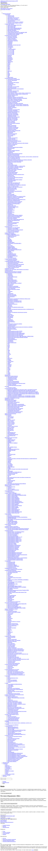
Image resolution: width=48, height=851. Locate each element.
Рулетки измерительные (12, 165)
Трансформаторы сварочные (13, 657)
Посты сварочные (11, 643)
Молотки (9, 616)
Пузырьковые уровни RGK (12, 168)
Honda (8, 74)
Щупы (8, 297)
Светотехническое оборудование (11, 664)
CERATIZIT (9, 465)
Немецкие (9, 60)
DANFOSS (9, 580)
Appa (8, 355)
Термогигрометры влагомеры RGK (14, 216)
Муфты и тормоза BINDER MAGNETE (15, 502)
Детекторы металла (11, 325)
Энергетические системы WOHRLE (14, 581)
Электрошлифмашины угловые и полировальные (17, 756)
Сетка (8, 431)
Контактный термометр (12, 218)
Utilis (8, 470)
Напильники (10, 618)
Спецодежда (9, 162)
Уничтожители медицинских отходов (15, 411)
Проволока (9, 425)
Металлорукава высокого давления (12, 484)
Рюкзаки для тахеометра (12, 144)
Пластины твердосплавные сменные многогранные (17, 529)
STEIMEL (9, 251)
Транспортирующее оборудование (14, 266)
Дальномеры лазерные (11, 324)
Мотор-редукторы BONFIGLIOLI (14, 606)
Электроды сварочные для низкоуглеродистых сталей (18, 659)
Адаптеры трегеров (11, 138)
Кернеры (9, 622)
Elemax (8, 64)
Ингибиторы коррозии (12, 260)
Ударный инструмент (11, 627)
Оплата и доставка (6, 775)
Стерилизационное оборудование (14, 409)
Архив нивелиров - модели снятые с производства (17, 93)
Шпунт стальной (10, 427)
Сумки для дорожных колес (13, 185)
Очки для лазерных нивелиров (13, 157)
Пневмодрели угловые (12, 544)
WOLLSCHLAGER (11, 454)
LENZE (9, 578)
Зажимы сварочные (11, 637)
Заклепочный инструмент (12, 670)
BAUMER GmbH (10, 596)
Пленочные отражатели (12, 133)
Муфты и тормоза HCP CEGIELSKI (14, 505)
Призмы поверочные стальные (13, 289)
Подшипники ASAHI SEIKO (13, 566)
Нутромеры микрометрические (13, 287)
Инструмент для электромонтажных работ (15, 672)
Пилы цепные (10, 741)
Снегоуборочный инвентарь (13, 718)
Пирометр (9, 149)
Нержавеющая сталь (11, 432)
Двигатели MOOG (11, 732)
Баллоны (9, 638)
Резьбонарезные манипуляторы (13, 693)
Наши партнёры (8, 766)
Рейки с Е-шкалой (11, 121)
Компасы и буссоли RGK (12, 139)
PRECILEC (9, 593)
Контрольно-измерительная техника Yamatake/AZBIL (18, 590)
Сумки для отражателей (12, 142)
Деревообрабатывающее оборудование (15, 262)
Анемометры (10, 208)
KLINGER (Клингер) (11, 254)
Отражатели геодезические (12, 127)
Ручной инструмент (11, 171)
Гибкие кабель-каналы (9, 232)
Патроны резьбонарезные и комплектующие (16, 383)
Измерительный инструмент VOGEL (14, 331)
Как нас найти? (3, 821)
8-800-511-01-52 (3, 0)
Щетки (8, 634)
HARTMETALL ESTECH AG (13, 449)
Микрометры (10, 285)
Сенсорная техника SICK (12, 572)
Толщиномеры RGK (11, 180)
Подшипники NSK (11, 561)
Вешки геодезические (11, 125)
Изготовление (10, 380)
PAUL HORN (10, 464)
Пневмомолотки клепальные (13, 547)
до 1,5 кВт (9, 48)
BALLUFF (9, 573)
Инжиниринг (8, 374)
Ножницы (9, 620)
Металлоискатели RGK (12, 189)
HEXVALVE (10, 252)
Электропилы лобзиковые (12, 745)
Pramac (8, 66)
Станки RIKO (10, 685)
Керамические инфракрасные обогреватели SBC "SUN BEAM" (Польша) (22, 389)
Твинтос (9, 479)
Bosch (8, 345)
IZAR (8, 452)
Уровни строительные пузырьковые (14, 169)
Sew (8, 356)
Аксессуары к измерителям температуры (15, 219)
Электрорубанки (10, 747)
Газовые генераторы (11, 38)
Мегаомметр (9, 221)
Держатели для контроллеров (13, 155)
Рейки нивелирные (11, 122)
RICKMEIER (10, 256)
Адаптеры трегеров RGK (12, 137)
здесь (33, 849)
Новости (7, 771)
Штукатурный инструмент (12, 712)
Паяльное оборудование (12, 523)
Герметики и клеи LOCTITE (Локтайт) (15, 229)
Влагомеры (9, 310)
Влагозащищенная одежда (12, 677)
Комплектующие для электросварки (14, 652)
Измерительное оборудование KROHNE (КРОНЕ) (17, 337)
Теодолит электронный (12, 80)
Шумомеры (9, 213)
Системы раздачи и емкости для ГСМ (14, 22)
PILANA (9, 475)
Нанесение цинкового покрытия (9, 839)
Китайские (9, 55)
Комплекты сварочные (12, 641)
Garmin (8, 372)
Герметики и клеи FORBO (12, 228)
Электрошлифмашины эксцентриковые (15, 757)
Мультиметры (10, 204)
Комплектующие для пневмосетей (14, 532)
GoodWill (9, 360)
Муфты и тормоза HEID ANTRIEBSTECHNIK (16, 495)
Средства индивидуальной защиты (14, 701)
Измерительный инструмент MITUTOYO (15, 334)
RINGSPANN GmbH (11, 591)
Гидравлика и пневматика (10, 233)
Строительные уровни (11, 170)
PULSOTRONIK (10, 582)
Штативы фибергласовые (12, 172)
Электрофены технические (12, 749)
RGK (8, 343)
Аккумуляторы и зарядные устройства (15, 167)
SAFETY (9, 460)
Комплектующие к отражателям (13, 130)
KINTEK (9, 448)
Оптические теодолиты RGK (13, 86)
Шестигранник (10, 429)
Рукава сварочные (11, 646)
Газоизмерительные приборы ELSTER (15, 33)
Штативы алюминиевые (12, 112)
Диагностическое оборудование (13, 19)
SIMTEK (9, 461)
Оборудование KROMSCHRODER (14, 28)
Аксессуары (9, 85)
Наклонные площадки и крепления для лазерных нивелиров (19, 159)
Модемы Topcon (10, 175)
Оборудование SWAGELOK (13, 31)
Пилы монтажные (11, 740)
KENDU (9, 451)
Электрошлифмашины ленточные (14, 754)
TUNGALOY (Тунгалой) (12, 473)
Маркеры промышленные (12, 623)
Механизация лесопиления (12, 263)
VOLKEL (9, 457)
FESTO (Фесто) (10, 237)
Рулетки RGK (10, 163)
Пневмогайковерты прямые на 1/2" (14, 538)
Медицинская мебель (11, 401)
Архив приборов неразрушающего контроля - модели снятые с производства (22, 156)
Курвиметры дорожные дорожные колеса (15, 174)
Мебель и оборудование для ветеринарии (15, 404)
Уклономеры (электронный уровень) (14, 179)
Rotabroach (9, 482)
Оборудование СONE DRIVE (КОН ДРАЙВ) (16, 607)
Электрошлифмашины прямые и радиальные (16, 755)
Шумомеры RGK (10, 212)
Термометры (9, 274)
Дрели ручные (10, 613)
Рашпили (9, 619)
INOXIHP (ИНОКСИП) (12, 521)
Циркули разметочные (11, 625)
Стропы (9, 698)
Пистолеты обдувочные (12, 534)
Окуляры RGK (10, 83)
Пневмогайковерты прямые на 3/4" (14, 540)
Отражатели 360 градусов (12, 225)
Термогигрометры (11, 338)
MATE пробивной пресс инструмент (14, 569)
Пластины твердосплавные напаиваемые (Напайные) (18, 528)
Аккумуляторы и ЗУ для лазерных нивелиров (16, 184)
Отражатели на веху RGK (12, 128)
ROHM (8, 467)
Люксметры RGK (11, 209)
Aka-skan (9, 366)
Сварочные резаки (11, 662)
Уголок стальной (10, 421)
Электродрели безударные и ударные (14, 743)
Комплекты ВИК (10, 194)
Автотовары (7, 14)
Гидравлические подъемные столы (14, 265)
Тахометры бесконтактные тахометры (15, 215)
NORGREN (9, 241)
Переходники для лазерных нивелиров (15, 160)
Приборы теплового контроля (13, 150)
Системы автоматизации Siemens (14, 571)
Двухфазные (9, 42)
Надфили (9, 617)
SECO (8, 444)
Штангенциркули (11, 296)
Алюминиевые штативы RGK (13, 111)
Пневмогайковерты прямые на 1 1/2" (14, 536)
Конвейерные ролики (9, 399)
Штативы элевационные (12, 118)
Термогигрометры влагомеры (13, 198)
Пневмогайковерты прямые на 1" (14, 537)
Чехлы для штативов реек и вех (13, 158)
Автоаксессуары (10, 15)
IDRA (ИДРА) (10, 520)
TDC (8, 476)
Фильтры (7, 723)
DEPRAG (9, 455)
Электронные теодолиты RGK (13, 79)
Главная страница (6, 825)
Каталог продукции (7, 13)
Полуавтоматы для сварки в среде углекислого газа (17, 653)
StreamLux (9, 364)
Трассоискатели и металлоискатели (14, 191)
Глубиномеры (10, 275)
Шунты (8, 313)
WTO (8, 456)
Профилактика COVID (9, 774)
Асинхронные (10, 46)
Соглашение (7, 767)
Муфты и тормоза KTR (12, 508)
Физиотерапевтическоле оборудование (15, 406)
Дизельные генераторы (12, 36)
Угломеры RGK (10, 192)
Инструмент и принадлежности (11, 376)
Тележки (9, 525)
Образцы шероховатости (12, 303)
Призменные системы (11, 126)
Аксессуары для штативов (12, 113)
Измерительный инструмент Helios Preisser (16, 333)
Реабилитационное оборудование (14, 412)
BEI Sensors (9, 598)
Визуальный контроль (11, 195)
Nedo (8, 371)
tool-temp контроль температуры (13, 601)
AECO (8, 575)
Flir (8, 348)
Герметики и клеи (8, 226)
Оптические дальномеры (12, 110)
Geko (8, 67)
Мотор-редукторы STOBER (13, 604)
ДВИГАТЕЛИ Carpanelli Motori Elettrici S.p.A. (16, 734)
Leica (8, 344)
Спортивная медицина (12, 403)
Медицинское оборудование (10, 400)
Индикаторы (10, 277)
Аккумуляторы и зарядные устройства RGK (16, 166)
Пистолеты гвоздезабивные (13, 533)
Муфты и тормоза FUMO (12, 496)
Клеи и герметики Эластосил (13, 230)
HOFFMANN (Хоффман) (12, 442)
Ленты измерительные (12, 279)
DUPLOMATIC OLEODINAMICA (14, 243)
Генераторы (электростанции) (11, 35)
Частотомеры (10, 319)
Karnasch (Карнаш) (11, 480)
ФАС (8, 76)
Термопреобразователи (12, 339)
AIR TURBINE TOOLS (12, 447)
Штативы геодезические (12, 102)
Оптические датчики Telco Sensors (14, 577)
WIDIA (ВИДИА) (11, 466)
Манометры (9, 311)
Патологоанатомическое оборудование (15, 408)
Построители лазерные (12, 329)
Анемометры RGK (11, 207)
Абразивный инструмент (12, 377)
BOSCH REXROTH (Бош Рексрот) (14, 249)
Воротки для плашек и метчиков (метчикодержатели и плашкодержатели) (22, 458)
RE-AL (8, 453)
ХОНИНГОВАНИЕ (11, 450)
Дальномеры (10, 108)
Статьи (6, 772)
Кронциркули (10, 278)
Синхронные (10, 45)
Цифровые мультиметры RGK (13, 203)
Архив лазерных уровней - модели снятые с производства (19, 92)
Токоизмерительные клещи (12, 206)
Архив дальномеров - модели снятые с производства (18, 105)
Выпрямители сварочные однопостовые (15, 650)
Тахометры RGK (10, 214)
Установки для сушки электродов (14, 658)
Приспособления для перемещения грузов (15, 708)
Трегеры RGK (10, 135)
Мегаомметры (10, 316)
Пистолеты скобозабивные (12, 535)
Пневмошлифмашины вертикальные (14, 552)
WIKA (8, 238)
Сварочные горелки (11, 661)
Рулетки (9, 330)
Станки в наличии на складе (13, 267)
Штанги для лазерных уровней (13, 101)
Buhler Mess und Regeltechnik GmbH (7, 815)
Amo (8, 370)
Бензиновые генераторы (12, 37)
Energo (8, 63)
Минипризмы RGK (11, 131)
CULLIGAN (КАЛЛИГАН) (12, 724)
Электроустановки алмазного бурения (15, 748)
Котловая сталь (10, 428)
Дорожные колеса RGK (12, 173)
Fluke (8, 346)
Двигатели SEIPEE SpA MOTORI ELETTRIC (16, 730)
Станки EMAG (10, 686)
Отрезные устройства (11, 384)
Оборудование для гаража (12, 18)
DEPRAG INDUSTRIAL (12, 248)
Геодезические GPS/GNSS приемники (15, 177)
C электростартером (11, 49)
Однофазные (10, 41)
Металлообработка (11, 433)
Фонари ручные (10, 667)
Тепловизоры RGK (11, 145)
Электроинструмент (9, 735)
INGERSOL (9, 459)
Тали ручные (10, 699)
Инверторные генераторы (12, 40)
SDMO (8, 68)
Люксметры (9, 210)
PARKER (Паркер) (11, 247)
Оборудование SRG (11, 27)
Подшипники (8, 560)
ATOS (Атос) (10, 245)
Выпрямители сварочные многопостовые (15, 649)
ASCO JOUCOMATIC (11, 257)
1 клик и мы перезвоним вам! (6, 793)
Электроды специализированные (14, 660)
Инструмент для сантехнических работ (15, 671)
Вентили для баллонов (12, 639)
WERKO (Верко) (10, 440)
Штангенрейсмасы (11, 321)
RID (8, 72)
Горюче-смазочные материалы (11, 259)
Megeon (9, 359)
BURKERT (9, 240)
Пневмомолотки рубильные (13, 549)
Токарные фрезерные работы (8, 840)
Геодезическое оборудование (11, 78)
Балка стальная (10, 420)
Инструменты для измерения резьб (14, 300)
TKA (8, 357)
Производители (6, 762)
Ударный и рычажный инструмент (12, 720)
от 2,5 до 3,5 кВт (10, 51)
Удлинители (9, 737)
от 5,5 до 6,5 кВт (10, 54)
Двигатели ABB (10, 729)
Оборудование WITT (11, 26)
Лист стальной (10, 417)
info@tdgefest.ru (3, 8)
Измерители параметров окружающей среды (16, 199)
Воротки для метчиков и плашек (13, 612)
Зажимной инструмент (9, 268)
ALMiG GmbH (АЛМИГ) (12, 522)
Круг (8, 436)
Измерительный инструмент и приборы (13, 272)
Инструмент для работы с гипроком (14, 702)
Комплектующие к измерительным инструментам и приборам (19, 326)
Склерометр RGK (11, 151)
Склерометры (10, 152)
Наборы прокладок (11, 486)
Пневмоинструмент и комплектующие (15, 559)
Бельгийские (10, 59)
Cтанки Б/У (9, 687)
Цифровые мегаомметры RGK (13, 220)
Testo (8, 347)
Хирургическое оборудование (13, 407)
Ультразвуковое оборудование (13, 410)
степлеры (9, 751)
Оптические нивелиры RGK (13, 90)
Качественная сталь (11, 435)
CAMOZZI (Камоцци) (11, 236)
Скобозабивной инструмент (13, 709)
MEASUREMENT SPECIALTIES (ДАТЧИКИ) (16, 587)
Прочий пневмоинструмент (13, 556)
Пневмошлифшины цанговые (13, 555)
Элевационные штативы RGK (13, 116)
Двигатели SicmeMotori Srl (12, 727)
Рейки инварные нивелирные (13, 183)
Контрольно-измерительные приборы (15, 147)
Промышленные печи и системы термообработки (17, 517)
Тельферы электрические (12, 700)
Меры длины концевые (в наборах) (14, 283)
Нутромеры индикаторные (12, 286)
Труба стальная (10, 416)
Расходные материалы (11, 716)
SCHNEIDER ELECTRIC (12, 583)
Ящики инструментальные (12, 713)
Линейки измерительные (12, 280)
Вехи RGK (9, 124)
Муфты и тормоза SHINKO (12, 504)
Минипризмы (10, 132)
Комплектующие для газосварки (13, 640)
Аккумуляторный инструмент (13, 738)
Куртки (8, 678)
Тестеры (9, 318)
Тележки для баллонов (12, 647)
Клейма (9, 615)
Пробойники (10, 631)
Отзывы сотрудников (9, 770)
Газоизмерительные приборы (13, 34)
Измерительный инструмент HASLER (15, 335)
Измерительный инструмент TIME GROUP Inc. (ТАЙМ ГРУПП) (20, 336)
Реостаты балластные (11, 655)
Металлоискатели (11, 190)
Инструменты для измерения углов (14, 301)
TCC (8, 69)
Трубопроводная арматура (12, 434)
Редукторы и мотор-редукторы (11, 602)
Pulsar (8, 349)
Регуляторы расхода (11, 644)
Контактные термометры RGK (13, 217)
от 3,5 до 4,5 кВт (10, 52)
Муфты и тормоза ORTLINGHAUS (14, 501)
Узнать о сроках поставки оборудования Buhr (9, 803)
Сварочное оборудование (10, 636)
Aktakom (9, 362)
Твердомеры (9, 306)
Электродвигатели (9, 725)
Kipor (8, 73)
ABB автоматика (10, 584)
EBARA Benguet (10, 599)
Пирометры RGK (10, 148)
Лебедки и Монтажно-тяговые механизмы (15, 697)
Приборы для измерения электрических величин (17, 312)
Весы (8, 322)
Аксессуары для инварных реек (13, 182)
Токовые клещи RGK (11, 205)
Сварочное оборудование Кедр (13, 663)
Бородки (9, 628)
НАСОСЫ (9, 514)
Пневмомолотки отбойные (12, 548)
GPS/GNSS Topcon (11, 176)
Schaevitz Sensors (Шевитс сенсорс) (14, 585)
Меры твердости (10, 302)
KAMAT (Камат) (10, 250)
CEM (8, 350)
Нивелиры (9, 89)
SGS (8, 446)
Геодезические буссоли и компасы (14, 140)
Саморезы (9, 487)
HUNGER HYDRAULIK (12, 255)
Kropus (8, 369)
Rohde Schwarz (10, 361)
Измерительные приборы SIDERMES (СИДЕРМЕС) (18, 579)
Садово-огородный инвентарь (13, 717)
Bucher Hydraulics (10, 246)
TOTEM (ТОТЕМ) (11, 474)
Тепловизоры (10, 146)
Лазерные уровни (11, 96)
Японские (9, 56)
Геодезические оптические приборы (14, 323)
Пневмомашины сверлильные (13, 546)
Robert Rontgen (10, 478)
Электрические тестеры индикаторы (14, 201)
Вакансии (7, 769)
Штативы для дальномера (12, 119)
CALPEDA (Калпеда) (11, 253)
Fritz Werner (9, 600)
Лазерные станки (10, 690)
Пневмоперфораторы (11, 550)
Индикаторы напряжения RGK (13, 200)
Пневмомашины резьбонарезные (14, 545)
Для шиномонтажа (11, 20)
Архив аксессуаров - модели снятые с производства (17, 104)
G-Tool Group (10, 481)
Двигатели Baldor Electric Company (14, 731)
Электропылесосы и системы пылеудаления (16, 746)
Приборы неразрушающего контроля (14, 153)
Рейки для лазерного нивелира (13, 123)
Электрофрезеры (10, 752)
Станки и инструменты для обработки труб (16, 674)
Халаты (9, 682)
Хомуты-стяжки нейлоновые (13, 489)
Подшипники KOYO (11, 567)
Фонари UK (9, 668)
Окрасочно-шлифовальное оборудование (15, 264)
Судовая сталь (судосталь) (12, 426)
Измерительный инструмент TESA (14, 332)
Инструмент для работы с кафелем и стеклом (16, 704)
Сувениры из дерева (11, 387)
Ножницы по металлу (11, 739)
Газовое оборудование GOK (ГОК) (14, 25)
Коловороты (9, 614)
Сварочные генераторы (12, 39)
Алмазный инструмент (12, 378)
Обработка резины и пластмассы (11, 526)
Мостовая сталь (10, 430)
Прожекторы (10, 666)
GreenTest (9, 365)
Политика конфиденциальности (6, 822)
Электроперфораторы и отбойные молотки (16, 744)
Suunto (8, 373)
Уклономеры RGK (11, 178)
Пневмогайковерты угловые (13, 542)
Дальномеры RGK (11, 106)
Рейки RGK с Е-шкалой (12, 120)
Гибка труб (9, 692)
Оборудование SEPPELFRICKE (13, 29)
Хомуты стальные (11, 488)
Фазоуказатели (10, 341)
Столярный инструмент (12, 379)
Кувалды (9, 635)
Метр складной (10, 284)
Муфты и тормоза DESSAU (13, 497)
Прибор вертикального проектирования (15, 88)
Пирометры (9, 273)
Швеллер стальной (11, 419)
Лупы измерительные (11, 282)
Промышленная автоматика (10, 570)
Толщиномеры (10, 293)
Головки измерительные (12, 276)
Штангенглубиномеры (12, 295)
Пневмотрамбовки (11, 551)
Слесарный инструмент (12, 611)
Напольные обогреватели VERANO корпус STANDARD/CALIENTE (21, 396)
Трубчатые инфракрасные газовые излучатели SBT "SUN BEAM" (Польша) (22, 391)
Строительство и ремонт (10, 695)
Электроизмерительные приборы (14, 202)
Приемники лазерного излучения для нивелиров (17, 98)
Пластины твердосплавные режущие (12, 527)
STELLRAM (10, 471)
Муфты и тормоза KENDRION (13, 509)
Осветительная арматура (12, 665)
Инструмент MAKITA (11, 761)
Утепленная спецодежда (12, 681)
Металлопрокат (8, 414)
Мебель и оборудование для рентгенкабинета (16, 405)
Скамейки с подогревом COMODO (14, 394)
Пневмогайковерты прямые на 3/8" (14, 541)
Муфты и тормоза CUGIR (12, 506)
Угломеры (9, 193)
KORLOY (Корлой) (11, 439)
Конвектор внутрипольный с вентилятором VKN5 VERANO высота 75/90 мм (23, 393)
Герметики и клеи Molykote (12, 231)
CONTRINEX (10, 576)
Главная (4, 781)
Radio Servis (9, 358)
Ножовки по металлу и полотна (13, 621)
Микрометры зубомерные (12, 299)
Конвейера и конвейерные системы (12, 397)
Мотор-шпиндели (8, 490)
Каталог (4, 826)
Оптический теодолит (11, 87)
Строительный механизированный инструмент (16, 711)
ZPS (8, 443)
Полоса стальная (10, 424)
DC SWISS (9, 463)
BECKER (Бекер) (10, 242)
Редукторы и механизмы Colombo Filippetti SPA (16, 603)
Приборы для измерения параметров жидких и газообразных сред (20, 309)
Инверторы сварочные (12, 651)
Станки (6, 683)
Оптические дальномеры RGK (13, 109)
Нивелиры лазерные (11, 327)
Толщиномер (10, 181)
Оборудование (8, 513)
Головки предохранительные (13, 382)
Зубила (8, 630)
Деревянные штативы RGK (12, 114)
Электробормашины (11, 742)
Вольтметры (9, 314)
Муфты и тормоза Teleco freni (13, 512)
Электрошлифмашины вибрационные (15, 558)
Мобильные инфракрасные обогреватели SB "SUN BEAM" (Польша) (21, 390)
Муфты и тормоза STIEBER (13, 507)
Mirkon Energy (10, 77)
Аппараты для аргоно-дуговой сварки (15, 648)
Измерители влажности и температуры (15, 197)
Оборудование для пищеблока (13, 402)
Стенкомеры (9, 291)
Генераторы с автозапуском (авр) (14, 44)
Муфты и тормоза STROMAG (13, 498)
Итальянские (10, 58)
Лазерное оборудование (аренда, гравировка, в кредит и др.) (19, 722)
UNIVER (9, 239)
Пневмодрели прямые (11, 543)
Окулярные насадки (11, 84)
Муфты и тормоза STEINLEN (13, 499)
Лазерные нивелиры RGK (12, 95)
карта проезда (9, 8)
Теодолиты (9, 81)
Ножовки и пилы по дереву (12, 624)
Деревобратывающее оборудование (12, 261)
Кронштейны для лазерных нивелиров (15, 103)
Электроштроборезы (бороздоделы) (14, 758)
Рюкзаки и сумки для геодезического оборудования (17, 143)
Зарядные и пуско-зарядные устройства (15, 21)
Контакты (5, 776)
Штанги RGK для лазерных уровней (14, 100)
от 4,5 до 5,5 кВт (10, 53)
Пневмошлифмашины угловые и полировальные (17, 554)
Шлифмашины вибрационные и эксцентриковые (17, 557)
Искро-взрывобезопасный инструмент (15, 673)
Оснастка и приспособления (13, 381)
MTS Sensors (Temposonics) (12, 588)
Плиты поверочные (11, 288)
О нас (6, 764)
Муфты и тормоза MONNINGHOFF (14, 511)
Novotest (9, 354)
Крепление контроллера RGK (13, 154)
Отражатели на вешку (11, 129)
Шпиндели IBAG (10, 491)
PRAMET (9, 441)
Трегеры (9, 136)
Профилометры (10, 320)
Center (8, 353)
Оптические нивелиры (12, 91)
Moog (8, 594)
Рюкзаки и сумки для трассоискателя (14, 186)
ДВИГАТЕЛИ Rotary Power (12, 728)
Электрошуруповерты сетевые (13, 759)
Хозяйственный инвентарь (12, 719)
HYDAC (9, 244)
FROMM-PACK (10, 597)
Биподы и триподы (11, 134)
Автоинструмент (10, 16)
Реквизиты (7, 765)
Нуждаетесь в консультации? (6, 809)
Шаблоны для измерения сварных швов (15, 307)
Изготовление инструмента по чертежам (13, 271)
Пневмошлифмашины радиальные (14, 553)
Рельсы (8, 418)
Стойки (9, 292)
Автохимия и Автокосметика (13, 17)
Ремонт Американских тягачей (11, 608)
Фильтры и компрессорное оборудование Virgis (16, 592)
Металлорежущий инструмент (11, 437)
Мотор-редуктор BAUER (12, 605)
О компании (5, 763)
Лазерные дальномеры (11, 107)
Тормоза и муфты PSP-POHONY (14, 494)
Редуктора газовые (11, 645)
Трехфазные (9, 43)
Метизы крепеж (8, 485)
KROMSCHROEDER (11, 518)
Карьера (4, 834)
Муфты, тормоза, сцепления (10, 493)
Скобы (8, 290)
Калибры (9, 308)
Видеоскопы (9, 224)
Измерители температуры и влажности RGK (16, 196)
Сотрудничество (8, 768)
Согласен (36, 849)
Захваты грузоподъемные (12, 696)
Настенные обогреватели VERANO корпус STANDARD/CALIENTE (21, 395)
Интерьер (7, 386)
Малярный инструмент (12, 706)
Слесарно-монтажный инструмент (14, 385)
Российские (9, 57)
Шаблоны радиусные (11, 294)
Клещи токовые (10, 315)
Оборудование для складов (10, 524)
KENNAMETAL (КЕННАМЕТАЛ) (14, 472)
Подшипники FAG (11, 564)
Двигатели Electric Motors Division (14, 733)
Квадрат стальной (11, 423)
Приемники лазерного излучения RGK (15, 97)
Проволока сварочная (11, 654)
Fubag (8, 75)
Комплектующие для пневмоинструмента (15, 531)
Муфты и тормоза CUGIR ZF (13, 503)
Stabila (8, 363)
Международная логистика (10, 413)
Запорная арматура (9, 270)
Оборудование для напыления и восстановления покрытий (19, 519)
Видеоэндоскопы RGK (12, 223)
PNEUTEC (9, 438)
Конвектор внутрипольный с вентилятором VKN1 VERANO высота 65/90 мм (23, 392)
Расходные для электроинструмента (14, 736)
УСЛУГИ (7, 721)
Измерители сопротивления (13, 222)
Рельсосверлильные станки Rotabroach (15, 689)
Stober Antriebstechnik (11, 595)
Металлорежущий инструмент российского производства (19, 477)
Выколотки (9, 629)
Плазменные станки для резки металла (15, 691)
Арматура (9, 415)
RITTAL (9, 574)
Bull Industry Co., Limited (5, 818)
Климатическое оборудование (11, 388)
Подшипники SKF (11, 563)
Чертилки (9, 626)
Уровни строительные (11, 342)
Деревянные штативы (11, 115)
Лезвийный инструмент (12, 705)
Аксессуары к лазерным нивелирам (14, 99)
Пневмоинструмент (9, 530)
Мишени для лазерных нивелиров (14, 161)
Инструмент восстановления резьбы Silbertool (16, 483)
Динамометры (10, 340)
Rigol (8, 367)
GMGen (9, 62)
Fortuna (8, 368)
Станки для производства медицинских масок (14, 694)
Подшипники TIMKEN (12, 565)
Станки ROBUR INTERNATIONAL (14, 684)
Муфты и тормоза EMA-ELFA (13, 500)
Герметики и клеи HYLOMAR (13, 227)
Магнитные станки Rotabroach (13, 688)
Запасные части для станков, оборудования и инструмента (17, 269)
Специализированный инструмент (12, 669)
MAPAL (9, 462)
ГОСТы (4, 838)
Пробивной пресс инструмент (11, 568)
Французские (10, 61)
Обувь (8, 676)
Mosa (8, 65)
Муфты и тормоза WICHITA (13, 510)
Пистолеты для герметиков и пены (14, 707)
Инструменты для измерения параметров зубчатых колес (18, 298)
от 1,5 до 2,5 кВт (10, 50)
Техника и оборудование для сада (12, 714)
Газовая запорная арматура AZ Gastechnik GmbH (17, 32)
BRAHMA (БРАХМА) (11, 30)
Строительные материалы (12, 710)
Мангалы (9, 715)
